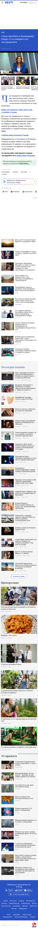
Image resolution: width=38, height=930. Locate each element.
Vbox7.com (13, 901)
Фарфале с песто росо (9, 635)
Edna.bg (13, 908)
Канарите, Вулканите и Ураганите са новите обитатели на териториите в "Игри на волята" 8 (25, 387)
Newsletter (16, 191)
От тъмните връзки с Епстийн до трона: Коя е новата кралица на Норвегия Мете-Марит (24, 313)
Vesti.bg (9, 2)
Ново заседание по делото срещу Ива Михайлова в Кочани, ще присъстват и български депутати (25, 375)
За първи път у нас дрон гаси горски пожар (24, 786)
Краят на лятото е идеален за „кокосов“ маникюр (25, 410)
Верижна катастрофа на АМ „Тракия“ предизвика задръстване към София (25, 481)
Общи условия (27, 914)
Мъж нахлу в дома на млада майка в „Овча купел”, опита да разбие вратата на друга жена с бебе (25, 857)
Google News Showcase (25, 155)
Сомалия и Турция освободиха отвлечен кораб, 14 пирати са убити (25, 350)
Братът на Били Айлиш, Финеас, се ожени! (24, 552)
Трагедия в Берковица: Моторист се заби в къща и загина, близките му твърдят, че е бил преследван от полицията (25, 266)
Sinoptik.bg (16, 906)
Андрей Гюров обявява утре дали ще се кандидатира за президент (25, 493)
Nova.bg (4, 903)
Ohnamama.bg (6, 906)
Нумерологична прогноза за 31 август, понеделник (25, 821)
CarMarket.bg (25, 903)
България (17, 380)
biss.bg (16, 292)
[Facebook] (19, 919)
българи (24, 172)
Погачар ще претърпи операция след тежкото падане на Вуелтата (18, 608)
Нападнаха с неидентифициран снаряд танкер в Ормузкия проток (25, 469)
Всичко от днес (19, 576)
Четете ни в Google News (20, 894)
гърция (15, 172)
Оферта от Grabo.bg (20, 401)
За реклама (16, 914)
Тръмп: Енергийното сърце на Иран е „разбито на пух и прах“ (25, 253)
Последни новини (13, 367)
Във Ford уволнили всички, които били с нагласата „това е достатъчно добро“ (25, 300)
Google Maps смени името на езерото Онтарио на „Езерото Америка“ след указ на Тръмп (26, 541)
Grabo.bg (25, 906)
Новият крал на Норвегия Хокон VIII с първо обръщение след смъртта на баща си (25, 339)
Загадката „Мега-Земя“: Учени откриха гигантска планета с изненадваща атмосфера (24, 446)
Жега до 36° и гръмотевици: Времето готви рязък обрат (25, 241)
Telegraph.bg (23, 908)
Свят (3, 32)
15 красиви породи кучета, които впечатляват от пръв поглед (25, 763)
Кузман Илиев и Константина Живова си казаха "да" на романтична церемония (25, 505)
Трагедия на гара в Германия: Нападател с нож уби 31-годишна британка (25, 458)
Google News (28, 191)
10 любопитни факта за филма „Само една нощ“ (19, 747)
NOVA (3, 131)
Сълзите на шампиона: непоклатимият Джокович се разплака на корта (25, 845)
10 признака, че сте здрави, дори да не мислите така (19, 720)
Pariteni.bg (33, 906)
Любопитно (18, 392)
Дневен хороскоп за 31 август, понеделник (23, 809)
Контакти (32, 917)
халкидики (6, 172)
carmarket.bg (18, 304)
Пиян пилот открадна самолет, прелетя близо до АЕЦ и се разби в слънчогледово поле (25, 517)
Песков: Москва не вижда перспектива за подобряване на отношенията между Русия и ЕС (25, 326)
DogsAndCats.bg (14, 903)
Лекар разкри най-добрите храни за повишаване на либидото (25, 422)
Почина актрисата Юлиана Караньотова (25, 528)
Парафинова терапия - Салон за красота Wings (24, 398)
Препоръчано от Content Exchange (27, 753)
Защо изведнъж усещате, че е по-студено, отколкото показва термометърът (25, 434)
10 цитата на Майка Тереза (11, 664)
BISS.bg (34, 903)
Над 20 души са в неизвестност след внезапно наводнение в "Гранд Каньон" (24, 277)
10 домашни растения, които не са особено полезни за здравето (17, 692)
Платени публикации (21, 917)
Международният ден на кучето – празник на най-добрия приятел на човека (25, 775)
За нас (9, 914)
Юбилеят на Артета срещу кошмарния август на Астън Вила (25, 833)
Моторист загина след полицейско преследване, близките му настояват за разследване (25, 869)
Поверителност (7, 917)
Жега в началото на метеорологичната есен (24, 797)
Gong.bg (21, 901)
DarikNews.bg (30, 901)
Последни (24, 2)
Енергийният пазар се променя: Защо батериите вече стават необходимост (25, 288)
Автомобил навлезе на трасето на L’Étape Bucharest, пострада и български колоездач (26, 565)
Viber (6, 191)
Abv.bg (5, 901)
